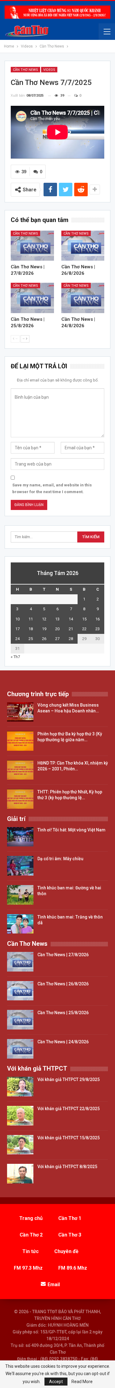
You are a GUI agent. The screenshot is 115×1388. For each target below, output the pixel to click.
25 (31, 638)
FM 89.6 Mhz (72, 1268)
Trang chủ (31, 1218)
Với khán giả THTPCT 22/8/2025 (68, 1108)
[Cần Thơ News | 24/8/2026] (83, 298)
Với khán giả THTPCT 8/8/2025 (67, 1166)
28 (71, 638)
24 (17, 638)
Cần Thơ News (25, 70)
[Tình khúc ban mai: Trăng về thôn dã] (20, 924)
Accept (56, 1381)
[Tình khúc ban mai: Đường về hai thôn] (20, 895)
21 (71, 629)
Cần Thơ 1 (69, 1218)
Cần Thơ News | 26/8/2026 (63, 983)
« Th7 (15, 656)
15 (84, 619)
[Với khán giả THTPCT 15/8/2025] (20, 1145)
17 (17, 629)
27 (57, 638)
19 (44, 629)
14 (71, 619)
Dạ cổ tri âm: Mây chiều (60, 858)
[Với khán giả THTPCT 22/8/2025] (20, 1115)
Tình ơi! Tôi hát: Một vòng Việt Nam (71, 829)
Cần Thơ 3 (69, 1235)
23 (97, 629)
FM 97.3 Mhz (28, 1268)
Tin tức (30, 1251)
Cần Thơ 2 (31, 1235)
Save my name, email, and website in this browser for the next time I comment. (52, 488)
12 (44, 619)
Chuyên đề (66, 1251)
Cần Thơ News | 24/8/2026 (63, 1041)
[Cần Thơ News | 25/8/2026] (32, 298)
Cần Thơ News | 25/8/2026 (63, 1012)
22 (84, 629)
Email (54, 1284)
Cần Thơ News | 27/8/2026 (63, 954)
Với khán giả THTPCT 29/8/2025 (68, 1079)
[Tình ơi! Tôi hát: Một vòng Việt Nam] (20, 837)
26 (44, 638)
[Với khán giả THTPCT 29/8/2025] (20, 1086)
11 (31, 619)
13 (57, 619)
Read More (82, 1381)
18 (31, 629)
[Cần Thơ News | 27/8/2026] (32, 246)
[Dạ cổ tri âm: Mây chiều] (20, 866)
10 (17, 619)
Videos (49, 70)
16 (97, 619)
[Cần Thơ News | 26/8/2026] (83, 246)
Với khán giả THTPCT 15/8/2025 (68, 1137)
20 (57, 629)
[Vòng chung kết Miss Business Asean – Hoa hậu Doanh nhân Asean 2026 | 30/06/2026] (20, 712)
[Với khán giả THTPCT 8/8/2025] (20, 1173)
